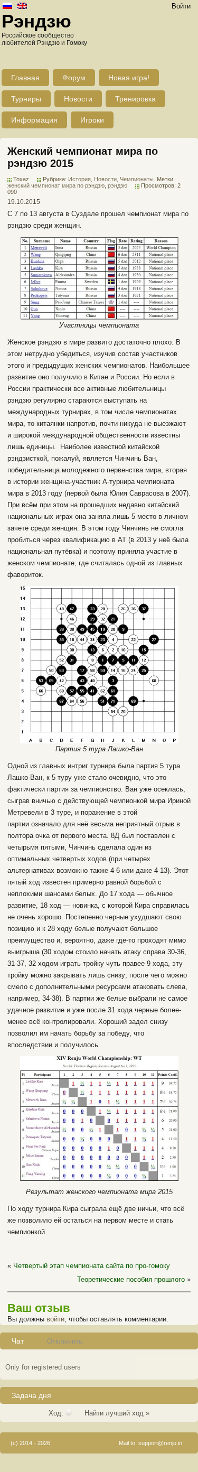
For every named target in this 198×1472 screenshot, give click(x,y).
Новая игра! (128, 77)
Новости (78, 99)
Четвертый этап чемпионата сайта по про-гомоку (91, 1266)
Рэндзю (36, 21)
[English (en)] (22, 7)
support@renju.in (160, 1443)
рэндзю (117, 185)
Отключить (64, 1341)
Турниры (26, 99)
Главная (25, 77)
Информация (34, 120)
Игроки (92, 120)
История (79, 179)
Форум (74, 77)
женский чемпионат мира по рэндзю (56, 185)
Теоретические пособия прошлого (131, 1279)
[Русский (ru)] (7, 7)
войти (55, 1319)
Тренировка (135, 99)
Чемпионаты (137, 179)
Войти (181, 6)
